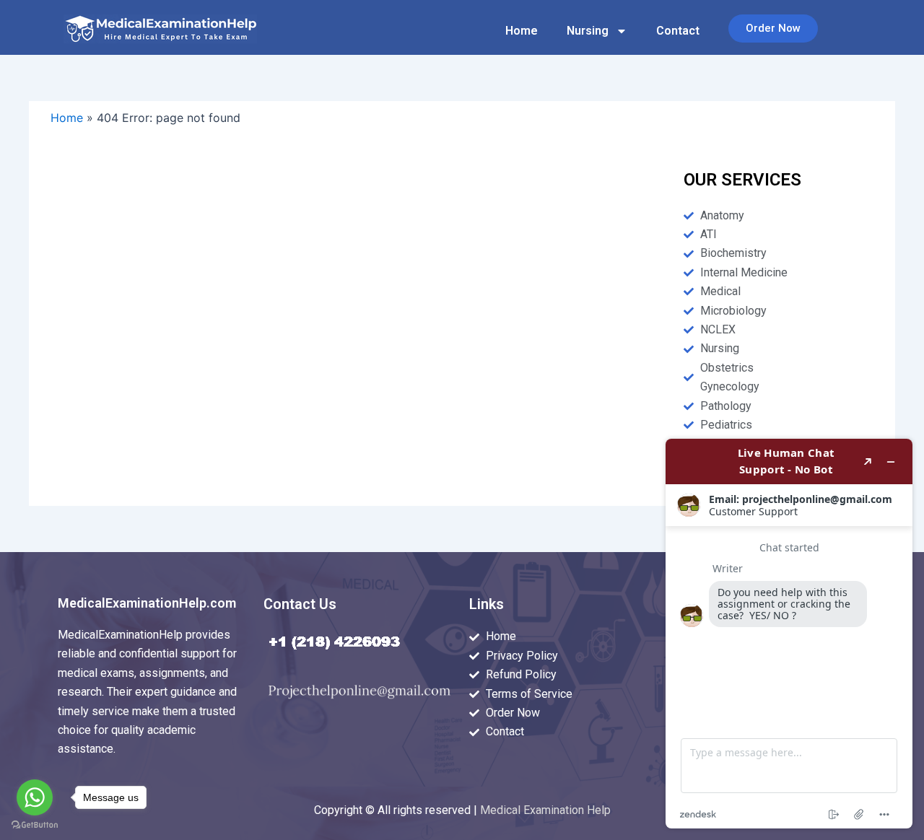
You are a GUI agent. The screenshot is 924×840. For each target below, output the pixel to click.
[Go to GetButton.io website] (35, 825)
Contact (677, 31)
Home (521, 31)
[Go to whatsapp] (35, 797)
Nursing (588, 31)
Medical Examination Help (545, 810)
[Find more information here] (789, 633)
